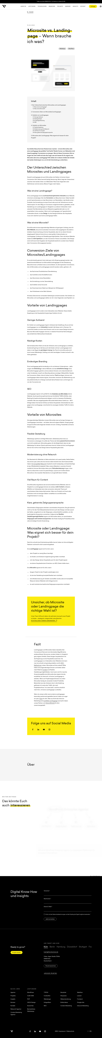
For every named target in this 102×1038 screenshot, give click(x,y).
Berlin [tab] (52, 947)
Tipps (41, 698)
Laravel (79, 995)
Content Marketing (66, 1005)
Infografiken (47, 1002)
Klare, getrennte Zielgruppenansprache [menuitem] (43, 132)
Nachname (47, 898)
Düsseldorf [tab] (72, 947)
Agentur (13, 992)
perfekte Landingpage (50, 701)
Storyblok (63, 992)
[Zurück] (40, 826)
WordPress (71, 48)
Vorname (47, 891)
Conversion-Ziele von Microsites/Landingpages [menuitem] (46, 112)
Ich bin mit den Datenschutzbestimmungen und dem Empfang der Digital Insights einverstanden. (68, 914)
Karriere (13, 1002)
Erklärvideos (64, 1002)
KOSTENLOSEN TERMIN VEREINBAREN (43, 620)
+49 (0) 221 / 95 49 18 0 (50, 973)
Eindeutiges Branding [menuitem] (39, 120)
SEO (45, 1005)
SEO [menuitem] (35, 122)
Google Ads (80, 1002)
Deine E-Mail (48, 906)
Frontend (80, 999)
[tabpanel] (67, 963)
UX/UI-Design (31, 1002)
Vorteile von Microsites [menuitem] (39, 125)
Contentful (47, 995)
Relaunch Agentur (16, 1009)
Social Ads (30, 1005)
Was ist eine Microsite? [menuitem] (39, 108)
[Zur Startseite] (10, 6)
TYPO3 (46, 992)
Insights (13, 999)
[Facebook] (32, 729)
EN (90, 1031)
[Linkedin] (38, 729)
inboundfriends (50, 703)
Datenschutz (70, 1031)
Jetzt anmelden (50, 919)
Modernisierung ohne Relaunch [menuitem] (41, 129)
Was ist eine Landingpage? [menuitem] (40, 107)
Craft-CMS (30, 995)
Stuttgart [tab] (83, 947)
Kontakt (13, 1005)
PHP (28, 999)
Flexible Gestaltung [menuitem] (38, 127)
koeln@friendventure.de (51, 952)
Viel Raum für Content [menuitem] (39, 130)
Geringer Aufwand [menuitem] (38, 117)
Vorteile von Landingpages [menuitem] (40, 115)
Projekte (13, 995)
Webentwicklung (65, 999)
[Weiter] (97, 826)
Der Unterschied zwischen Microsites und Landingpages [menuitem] (49, 105)
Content (44, 670)
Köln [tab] (46, 947)
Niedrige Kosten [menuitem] (38, 118)
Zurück (31, 12)
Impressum (62, 1031)
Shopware (63, 995)
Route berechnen (51, 966)
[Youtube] (44, 729)
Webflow (80, 992)
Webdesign (62, 48)
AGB (56, 1031)
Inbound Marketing (83, 1005)
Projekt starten (16, 952)
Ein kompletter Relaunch (39, 464)
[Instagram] (49, 729)
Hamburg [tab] (61, 947)
